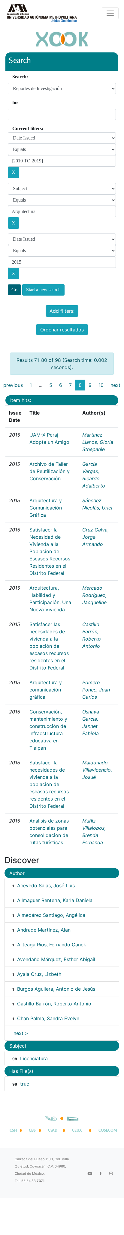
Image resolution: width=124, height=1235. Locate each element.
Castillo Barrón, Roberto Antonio (54, 1004)
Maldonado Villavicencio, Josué (97, 770)
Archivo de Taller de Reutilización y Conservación (49, 471)
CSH (13, 1130)
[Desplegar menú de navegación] (110, 13)
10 (101, 385)
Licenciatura (34, 1058)
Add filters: (62, 311)
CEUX (77, 1130)
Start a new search (43, 289)
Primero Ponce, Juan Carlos (96, 689)
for (15, 102)
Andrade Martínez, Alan (44, 930)
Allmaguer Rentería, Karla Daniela (54, 900)
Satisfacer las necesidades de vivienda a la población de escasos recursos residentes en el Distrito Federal (49, 646)
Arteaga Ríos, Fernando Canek (51, 945)
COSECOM (106, 1130)
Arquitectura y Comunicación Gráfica (45, 507)
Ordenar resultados (62, 330)
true (24, 1084)
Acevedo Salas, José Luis (46, 885)
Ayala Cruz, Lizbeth (39, 974)
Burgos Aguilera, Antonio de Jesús (56, 989)
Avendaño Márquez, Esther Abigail (56, 959)
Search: (20, 76)
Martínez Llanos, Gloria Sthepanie (97, 442)
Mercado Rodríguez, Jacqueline (94, 595)
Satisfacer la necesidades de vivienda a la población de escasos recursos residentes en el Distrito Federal (49, 784)
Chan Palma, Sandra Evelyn (48, 1018)
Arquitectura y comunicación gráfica (45, 689)
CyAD (52, 1130)
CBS (32, 1130)
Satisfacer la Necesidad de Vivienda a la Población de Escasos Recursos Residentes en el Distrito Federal (49, 551)
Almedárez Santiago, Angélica (51, 915)
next (115, 385)
